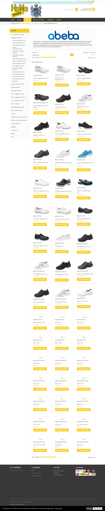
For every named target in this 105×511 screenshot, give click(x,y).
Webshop (29, 23)
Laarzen (13, 113)
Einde (53, 57)
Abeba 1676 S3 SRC (37, 132)
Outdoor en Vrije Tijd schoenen (19, 117)
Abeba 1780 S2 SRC (37, 188)
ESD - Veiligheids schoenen (18, 94)
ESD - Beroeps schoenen (17, 100)
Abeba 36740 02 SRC (81, 298)
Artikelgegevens (46, 72)
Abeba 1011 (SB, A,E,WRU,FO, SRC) (40, 102)
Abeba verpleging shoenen (18, 45)
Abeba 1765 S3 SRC (37, 159)
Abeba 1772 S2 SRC (59, 159)
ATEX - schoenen (15, 104)
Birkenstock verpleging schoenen (17, 68)
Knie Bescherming (15, 123)
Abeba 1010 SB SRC (81, 75)
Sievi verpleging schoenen (18, 78)
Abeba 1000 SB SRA (37, 75)
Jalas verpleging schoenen (18, 76)
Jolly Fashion (15, 81)
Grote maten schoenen (17, 110)
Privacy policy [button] (58, 508)
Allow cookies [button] (97, 508)
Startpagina (23, 23)
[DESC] (72, 55)
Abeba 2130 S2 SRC (37, 216)
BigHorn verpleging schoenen (19, 61)
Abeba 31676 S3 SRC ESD (60, 271)
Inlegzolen (13, 127)
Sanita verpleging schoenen (18, 42)
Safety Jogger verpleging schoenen (17, 55)
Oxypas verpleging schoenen (19, 40)
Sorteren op (35, 52)
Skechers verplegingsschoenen (17, 48)
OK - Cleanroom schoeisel (17, 34)
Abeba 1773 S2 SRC (81, 160)
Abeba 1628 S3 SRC (59, 104)
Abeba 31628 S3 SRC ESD (82, 243)
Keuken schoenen (15, 87)
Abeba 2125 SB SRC (81, 188)
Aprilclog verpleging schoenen (19, 59)
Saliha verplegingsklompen (18, 74)
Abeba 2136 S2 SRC (37, 243)
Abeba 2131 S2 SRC (59, 216)
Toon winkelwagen (93, 9)
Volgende (48, 57)
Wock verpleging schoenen (18, 72)
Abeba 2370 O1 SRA (59, 243)
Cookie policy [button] (50, 508)
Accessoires (14, 130)
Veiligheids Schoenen (16, 90)
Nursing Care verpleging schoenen (17, 52)
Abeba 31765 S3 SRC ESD (82, 271)
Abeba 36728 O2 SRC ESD (39, 299)
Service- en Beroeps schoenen (18, 120)
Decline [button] (89, 508)
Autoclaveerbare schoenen (18, 84)
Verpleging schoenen (38, 23)
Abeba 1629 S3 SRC (81, 104)
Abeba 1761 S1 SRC (81, 131)
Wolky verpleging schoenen (18, 63)
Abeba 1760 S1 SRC (59, 131)
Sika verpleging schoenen (18, 65)
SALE (12, 137)
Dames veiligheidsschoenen (18, 97)
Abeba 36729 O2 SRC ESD (60, 299)
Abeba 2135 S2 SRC (81, 216)
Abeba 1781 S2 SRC (59, 188)
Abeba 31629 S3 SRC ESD (38, 271)
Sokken (13, 133)
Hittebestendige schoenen (17, 107)
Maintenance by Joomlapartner (17, 504)
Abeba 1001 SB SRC (59, 75)
